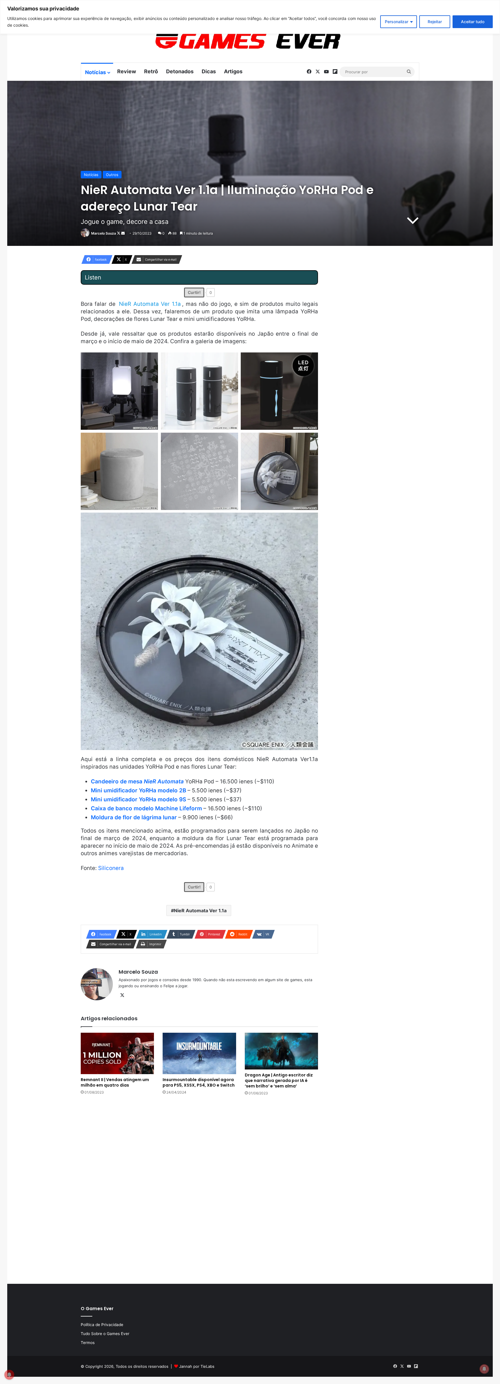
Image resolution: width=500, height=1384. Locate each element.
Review (126, 71)
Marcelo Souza (103, 233)
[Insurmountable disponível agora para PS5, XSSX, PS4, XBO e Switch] (199, 1053)
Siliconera (111, 868)
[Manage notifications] (484, 1369)
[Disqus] (199, 1189)
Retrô (151, 71)
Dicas (209, 71)
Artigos (233, 71)
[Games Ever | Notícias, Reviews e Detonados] (217, 41)
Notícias (95, 72)
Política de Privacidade (102, 1324)
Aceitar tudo (472, 21)
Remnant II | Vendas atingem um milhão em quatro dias (115, 1082)
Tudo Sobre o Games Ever (105, 1333)
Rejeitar (435, 21)
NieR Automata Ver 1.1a (200, 910)
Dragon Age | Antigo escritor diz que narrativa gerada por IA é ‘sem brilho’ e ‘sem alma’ (279, 1080)
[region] (250, 17)
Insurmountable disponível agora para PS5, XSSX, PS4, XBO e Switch (199, 1082)
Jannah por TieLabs (196, 1366)
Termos (88, 1342)
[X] (122, 995)
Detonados (180, 71)
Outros (112, 174)
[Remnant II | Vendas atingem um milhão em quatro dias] (117, 1053)
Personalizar (396, 21)
